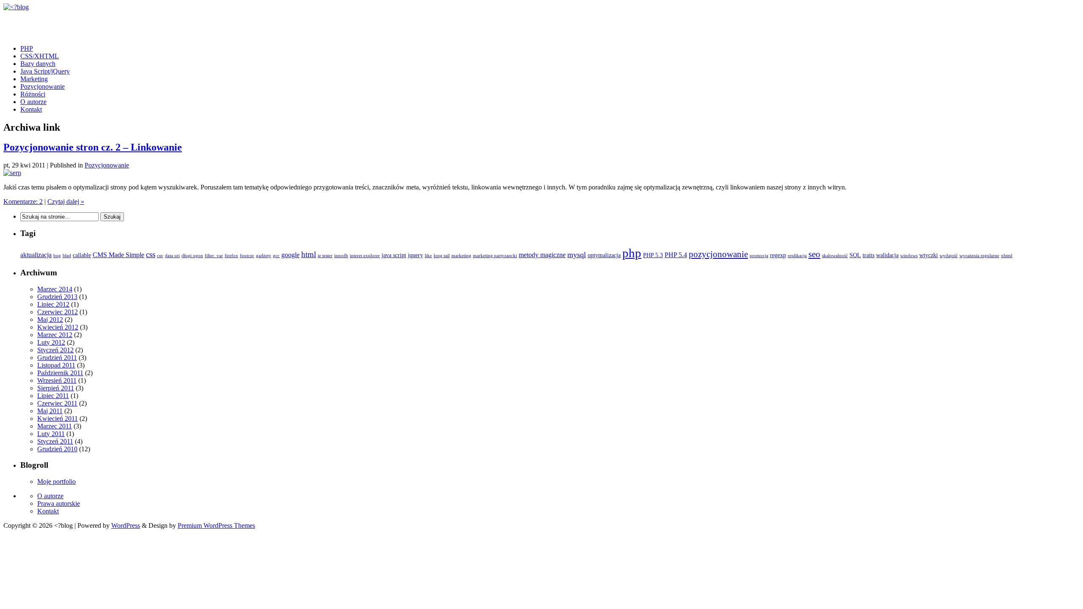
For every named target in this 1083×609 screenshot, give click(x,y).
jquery (415, 255)
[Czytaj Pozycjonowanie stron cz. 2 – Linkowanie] (12, 172)
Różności (32, 94)
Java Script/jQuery (45, 71)
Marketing (34, 78)
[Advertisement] (102, 23)
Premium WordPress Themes (216, 525)
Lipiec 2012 (53, 304)
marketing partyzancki (495, 255)
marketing (461, 255)
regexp (778, 255)
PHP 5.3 (653, 255)
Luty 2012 (51, 342)
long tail (442, 255)
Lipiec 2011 (53, 395)
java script (394, 255)
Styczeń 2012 (55, 350)
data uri (172, 255)
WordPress (125, 525)
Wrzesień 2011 (57, 380)
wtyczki (928, 255)
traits (868, 255)
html (308, 254)
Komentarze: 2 (23, 201)
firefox (231, 255)
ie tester (325, 255)
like (428, 255)
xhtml (1006, 255)
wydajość (949, 255)
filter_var (214, 255)
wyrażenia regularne (979, 255)
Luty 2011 (51, 433)
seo (814, 254)
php (631, 253)
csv (160, 255)
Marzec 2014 (54, 289)
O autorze (33, 101)
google (290, 254)
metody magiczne (542, 254)
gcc (276, 255)
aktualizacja (36, 254)
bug (57, 255)
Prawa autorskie (58, 503)
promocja (759, 255)
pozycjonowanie (718, 254)
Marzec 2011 (54, 426)
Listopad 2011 (56, 365)
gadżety (263, 255)
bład (67, 255)
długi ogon (192, 255)
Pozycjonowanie (42, 86)
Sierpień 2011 (55, 388)
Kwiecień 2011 (57, 418)
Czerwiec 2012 (57, 311)
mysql (576, 254)
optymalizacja (604, 255)
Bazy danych (37, 63)
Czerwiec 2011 (57, 403)
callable (82, 255)
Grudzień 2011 (57, 357)
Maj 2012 (50, 319)
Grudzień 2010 (57, 449)
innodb (341, 255)
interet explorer (365, 255)
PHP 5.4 (676, 254)
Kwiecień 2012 (57, 327)
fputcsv (247, 255)
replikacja (797, 255)
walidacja (887, 255)
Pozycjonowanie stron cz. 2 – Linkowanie (92, 147)
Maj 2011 (50, 410)
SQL (855, 255)
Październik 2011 (60, 372)
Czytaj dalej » (65, 201)
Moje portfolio (56, 481)
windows (909, 255)
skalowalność (835, 255)
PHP (26, 48)
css (150, 254)
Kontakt (31, 109)
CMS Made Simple (118, 254)
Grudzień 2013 (57, 296)
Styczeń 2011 (55, 441)
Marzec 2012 (54, 334)
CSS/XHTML (39, 56)
